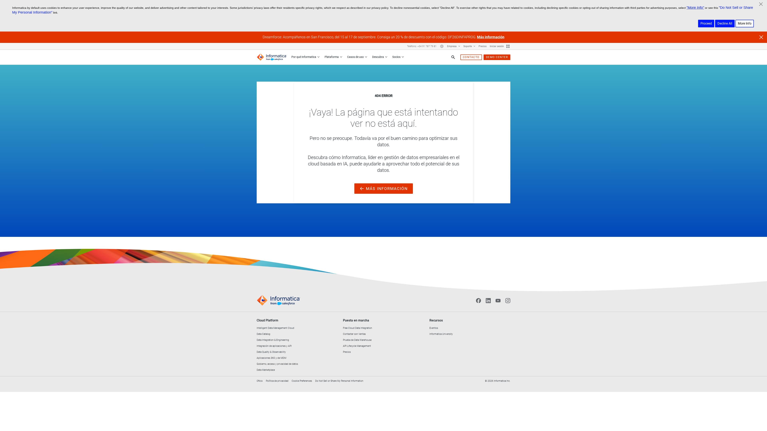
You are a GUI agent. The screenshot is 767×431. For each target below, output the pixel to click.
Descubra (378, 56)
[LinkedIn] (488, 300)
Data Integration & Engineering (273, 340)
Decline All (724, 23)
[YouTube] (498, 300)
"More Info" (695, 8)
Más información (490, 37)
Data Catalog (263, 334)
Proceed (706, 23)
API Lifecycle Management (357, 346)
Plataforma (332, 56)
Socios (396, 56)
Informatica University (441, 334)
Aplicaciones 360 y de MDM (271, 358)
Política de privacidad (277, 381)
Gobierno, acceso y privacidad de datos (277, 364)
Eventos (433, 328)
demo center (497, 57)
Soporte (467, 46)
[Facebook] (478, 300)
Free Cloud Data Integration (357, 328)
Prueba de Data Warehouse (357, 340)
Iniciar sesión (497, 46)
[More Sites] (508, 46)
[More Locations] (442, 46)
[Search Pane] (453, 57)
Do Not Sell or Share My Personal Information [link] (339, 381)
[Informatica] (272, 57)
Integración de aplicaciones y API (274, 346)
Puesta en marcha (356, 320)
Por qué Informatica (303, 56)
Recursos (436, 320)
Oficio (260, 381)
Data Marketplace (266, 370)
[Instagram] (507, 300)
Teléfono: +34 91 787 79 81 (422, 46)
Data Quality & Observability (271, 352)
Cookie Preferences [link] (302, 381)
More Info (744, 23)
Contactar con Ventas (354, 334)
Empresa (452, 46)
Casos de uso (355, 56)
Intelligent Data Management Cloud (275, 328)
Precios (483, 46)
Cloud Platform (267, 320)
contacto (471, 57)
